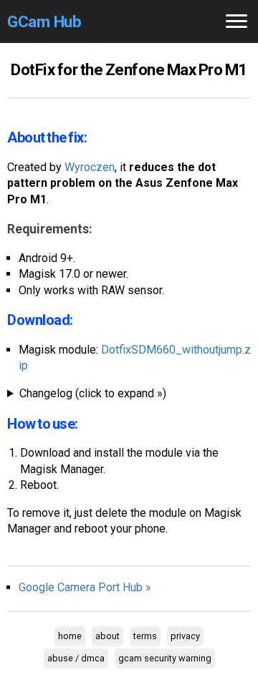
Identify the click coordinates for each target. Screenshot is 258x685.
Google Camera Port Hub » (85, 587)
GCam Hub (44, 21)
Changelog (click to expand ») (92, 393)
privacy (185, 636)
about (107, 636)
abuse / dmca (76, 658)
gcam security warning (164, 658)
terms (145, 636)
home (70, 636)
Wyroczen (89, 167)
